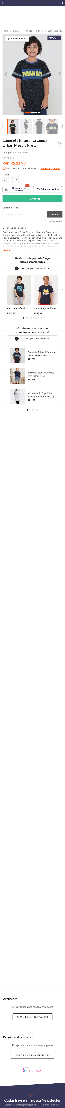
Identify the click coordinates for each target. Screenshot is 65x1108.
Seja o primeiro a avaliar (32, 1017)
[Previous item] (2, 3)
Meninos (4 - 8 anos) (33, 30)
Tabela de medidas (50, 189)
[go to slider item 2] (39, 126)
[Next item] (62, 3)
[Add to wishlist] (59, 142)
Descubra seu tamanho (19, 189)
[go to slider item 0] (13, 126)
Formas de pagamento (50, 168)
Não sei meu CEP (56, 221)
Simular (54, 214)
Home (5, 30)
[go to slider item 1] (26, 126)
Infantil (16, 30)
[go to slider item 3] (52, 126)
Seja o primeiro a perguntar (32, 1055)
